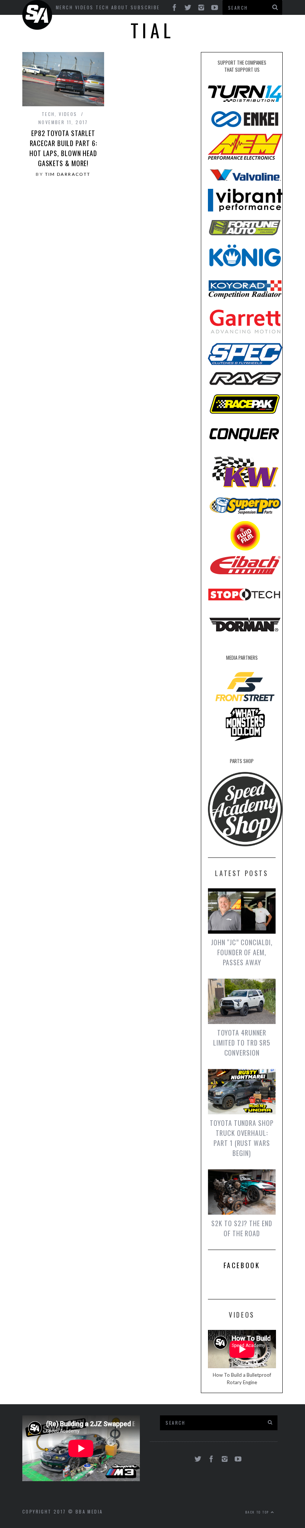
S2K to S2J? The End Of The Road (241, 1228)
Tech (102, 7)
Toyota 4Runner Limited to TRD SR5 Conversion (241, 1042)
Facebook (242, 1265)
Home (38, 15)
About (119, 7)
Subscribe (145, 7)
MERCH (64, 7)
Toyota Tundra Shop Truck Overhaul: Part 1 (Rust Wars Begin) (241, 1138)
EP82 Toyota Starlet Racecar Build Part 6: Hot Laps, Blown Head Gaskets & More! (63, 148)
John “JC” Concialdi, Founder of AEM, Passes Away (242, 952)
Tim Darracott (68, 174)
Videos (84, 7)
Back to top (258, 1512)
